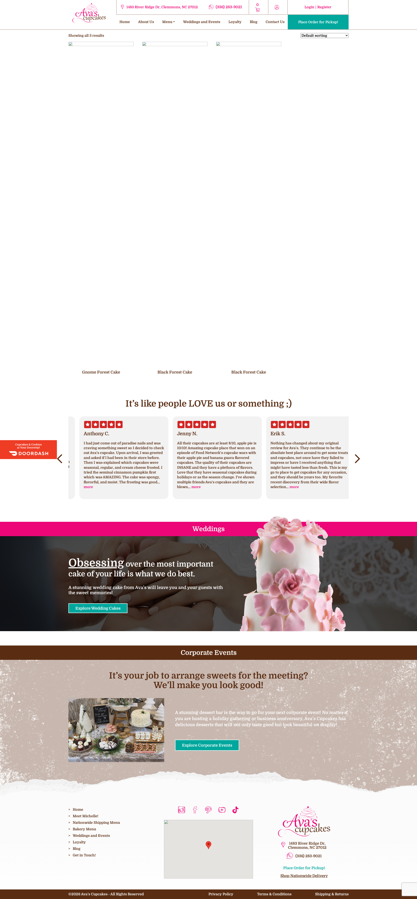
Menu (167, 22)
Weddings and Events (201, 22)
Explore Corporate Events (207, 745)
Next (357, 458)
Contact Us (275, 22)
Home (124, 22)
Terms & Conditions (274, 894)
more (79, 487)
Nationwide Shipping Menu (96, 823)
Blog (253, 22)
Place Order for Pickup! (318, 22)
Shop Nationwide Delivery (304, 876)
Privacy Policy (220, 894)
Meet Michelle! (85, 816)
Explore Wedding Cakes (98, 608)
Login (309, 7)
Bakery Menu (84, 829)
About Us (146, 22)
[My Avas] (89, 13)
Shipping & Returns (332, 894)
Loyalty (235, 22)
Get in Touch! (84, 855)
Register (324, 7)
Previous (59, 458)
